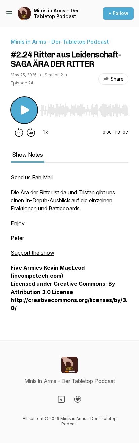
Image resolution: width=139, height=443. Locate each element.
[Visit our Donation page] (77, 399)
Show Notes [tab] (27, 154)
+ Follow (118, 13)
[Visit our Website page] (61, 399)
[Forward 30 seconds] (31, 132)
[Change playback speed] (45, 132)
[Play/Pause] (24, 110)
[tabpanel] (69, 246)
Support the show (32, 252)
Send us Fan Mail (32, 177)
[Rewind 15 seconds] (19, 132)
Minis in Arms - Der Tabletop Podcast (56, 14)
